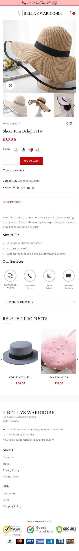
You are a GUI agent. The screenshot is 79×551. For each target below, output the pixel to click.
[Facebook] (14, 187)
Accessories (25, 180)
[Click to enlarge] (10, 85)
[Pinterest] (33, 187)
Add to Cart (31, 160)
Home (6, 123)
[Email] (28, 187)
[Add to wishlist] (32, 334)
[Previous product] (67, 123)
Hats (37, 180)
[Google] (23, 187)
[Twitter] (18, 187)
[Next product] (74, 123)
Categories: (10, 180)
